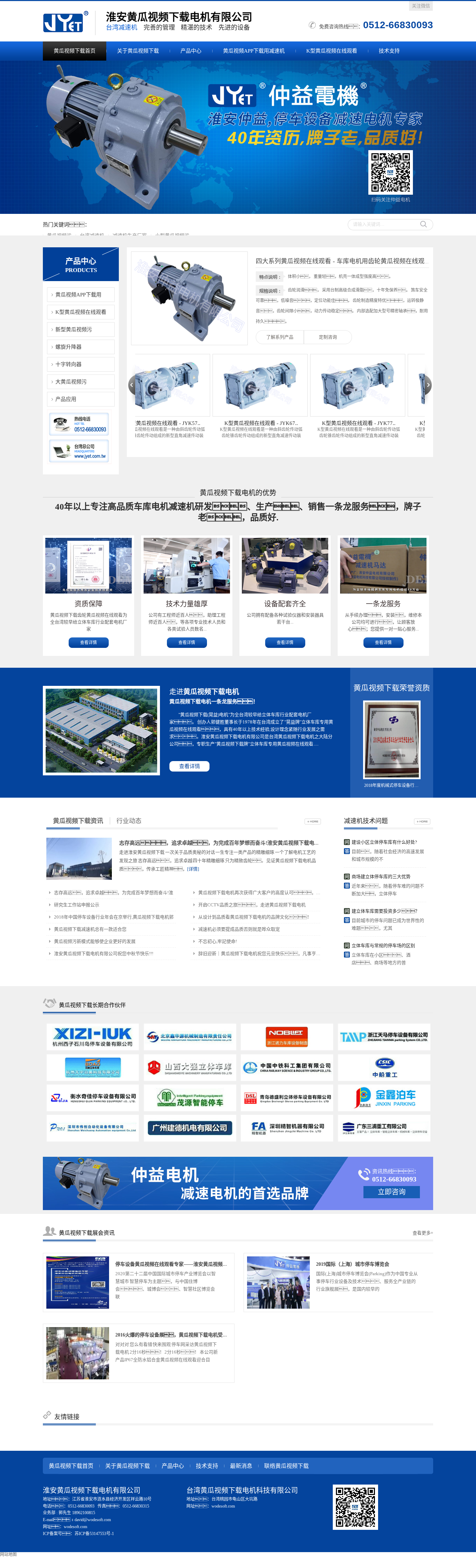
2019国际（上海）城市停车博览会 (352, 1264)
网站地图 (8, 1554)
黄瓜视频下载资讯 (78, 821)
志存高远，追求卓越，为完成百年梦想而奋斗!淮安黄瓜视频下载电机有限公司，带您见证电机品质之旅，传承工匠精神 (295, 843)
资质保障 (88, 604)
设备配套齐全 (285, 604)
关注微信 (421, 5)
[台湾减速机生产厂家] (238, 137)
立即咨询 (392, 1192)
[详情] (193, 869)
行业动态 (128, 821)
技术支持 (389, 51)
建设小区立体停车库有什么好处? (384, 842)
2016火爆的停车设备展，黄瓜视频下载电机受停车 (173, 1335)
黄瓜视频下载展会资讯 (87, 1233)
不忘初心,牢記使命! (217, 941)
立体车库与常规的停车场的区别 (383, 945)
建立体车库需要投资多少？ (386, 911)
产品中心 (191, 51)
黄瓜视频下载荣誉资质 (391, 687)
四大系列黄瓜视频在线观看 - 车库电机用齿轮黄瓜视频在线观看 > (346, 261)
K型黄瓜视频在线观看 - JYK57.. (139, 423)
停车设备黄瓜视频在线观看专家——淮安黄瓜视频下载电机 (178, 1264)
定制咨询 (328, 337)
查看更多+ (423, 1232)
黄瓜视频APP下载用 (78, 294)
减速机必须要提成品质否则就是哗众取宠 (239, 929)
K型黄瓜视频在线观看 (331, 51)
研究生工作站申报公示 (76, 904)
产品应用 (65, 399)
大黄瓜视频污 (71, 382)
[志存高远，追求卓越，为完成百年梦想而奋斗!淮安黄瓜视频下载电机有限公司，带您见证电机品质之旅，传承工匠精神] (79, 859)
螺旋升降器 (68, 347)
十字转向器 (68, 364)
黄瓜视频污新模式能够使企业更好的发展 (95, 941)
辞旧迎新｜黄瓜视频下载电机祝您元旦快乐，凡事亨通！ (266, 953)
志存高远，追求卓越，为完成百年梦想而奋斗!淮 (113, 892)
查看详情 (88, 642)
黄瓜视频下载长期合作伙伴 (92, 1005)
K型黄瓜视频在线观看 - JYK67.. (237, 423)
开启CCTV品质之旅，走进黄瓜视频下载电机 (252, 904)
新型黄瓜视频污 (73, 329)
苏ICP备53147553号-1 (94, 1533)
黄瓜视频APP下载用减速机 (254, 51)
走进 (204, 692)
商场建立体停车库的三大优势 (381, 876)
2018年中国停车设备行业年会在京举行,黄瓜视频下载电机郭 (114, 917)
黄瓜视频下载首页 (74, 51)
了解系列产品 (279, 337)
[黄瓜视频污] (69, 23)
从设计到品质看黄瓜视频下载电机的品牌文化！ (255, 917)
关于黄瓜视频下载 (138, 51)
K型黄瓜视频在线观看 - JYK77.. (334, 423)
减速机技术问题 (366, 821)
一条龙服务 (383, 604)
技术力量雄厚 (187, 604)
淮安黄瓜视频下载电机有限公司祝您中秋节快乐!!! (103, 953)
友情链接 (66, 1416)
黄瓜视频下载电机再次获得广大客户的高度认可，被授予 (264, 892)
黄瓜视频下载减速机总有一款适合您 (90, 929)
